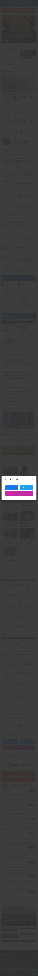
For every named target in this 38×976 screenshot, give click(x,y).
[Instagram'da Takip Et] (19, 493)
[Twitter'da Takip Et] (26, 487)
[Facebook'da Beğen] (11, 487)
